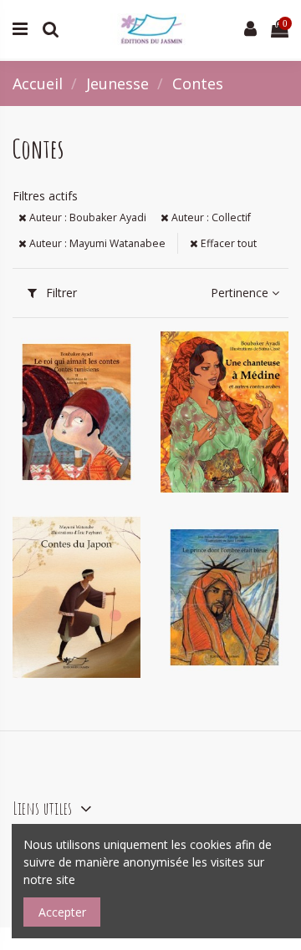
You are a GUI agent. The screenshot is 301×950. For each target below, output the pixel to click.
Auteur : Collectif (210, 217)
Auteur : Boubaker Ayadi (86, 217)
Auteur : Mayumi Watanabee (96, 243)
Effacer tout (227, 243)
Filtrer (60, 293)
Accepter (62, 912)
